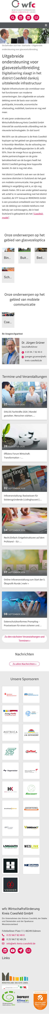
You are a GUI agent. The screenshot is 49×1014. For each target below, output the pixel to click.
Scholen (9, 277)
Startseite (26, 45)
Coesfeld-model (9, 322)
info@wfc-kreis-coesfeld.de (20, 943)
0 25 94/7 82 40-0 (15, 935)
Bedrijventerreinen (42, 257)
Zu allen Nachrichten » (24, 663)
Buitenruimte (25, 257)
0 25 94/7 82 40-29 (16, 939)
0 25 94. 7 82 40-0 (33, 352)
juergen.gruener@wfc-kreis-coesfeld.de (36, 358)
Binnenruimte (9, 257)
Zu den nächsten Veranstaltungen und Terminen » (24, 638)
